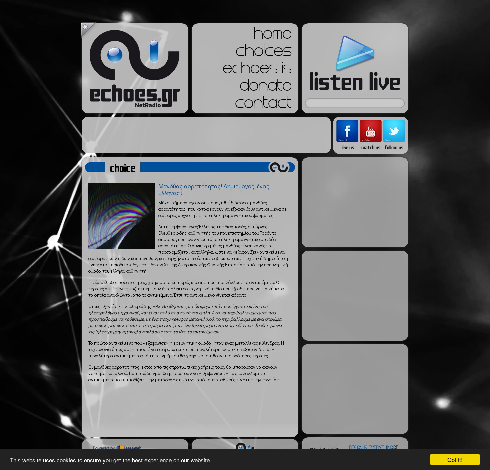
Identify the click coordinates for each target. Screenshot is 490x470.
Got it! (455, 459)
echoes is (257, 70)
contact (263, 104)
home (273, 35)
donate (266, 87)
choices (264, 52)
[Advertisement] (206, 135)
